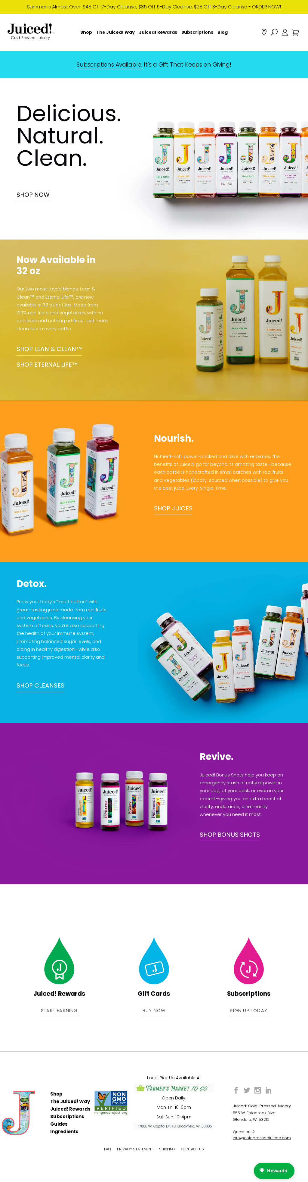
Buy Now (154, 1010)
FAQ (107, 1149)
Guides (59, 1124)
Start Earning (59, 1010)
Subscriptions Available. (109, 65)
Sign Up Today (248, 1010)
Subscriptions (67, 1116)
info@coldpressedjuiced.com (262, 1138)
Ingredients (64, 1131)
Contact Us (192, 1149)
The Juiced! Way (70, 1101)
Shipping (167, 1149)
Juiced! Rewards (70, 1109)
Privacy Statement (135, 1149)
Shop (56, 1094)
